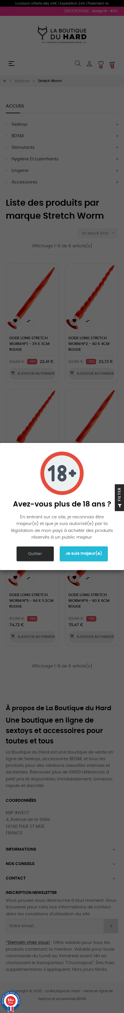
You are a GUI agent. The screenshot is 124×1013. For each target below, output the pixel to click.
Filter (119, 494)
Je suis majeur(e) (83, 554)
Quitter (35, 554)
